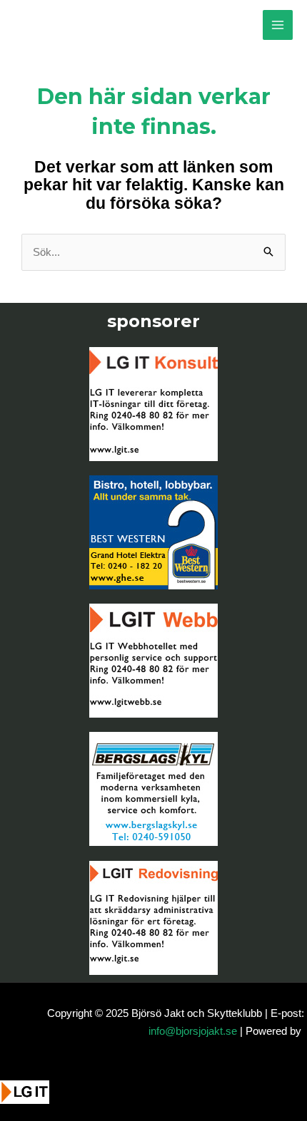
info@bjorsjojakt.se (193, 1031)
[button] (276, 1101)
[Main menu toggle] (278, 25)
